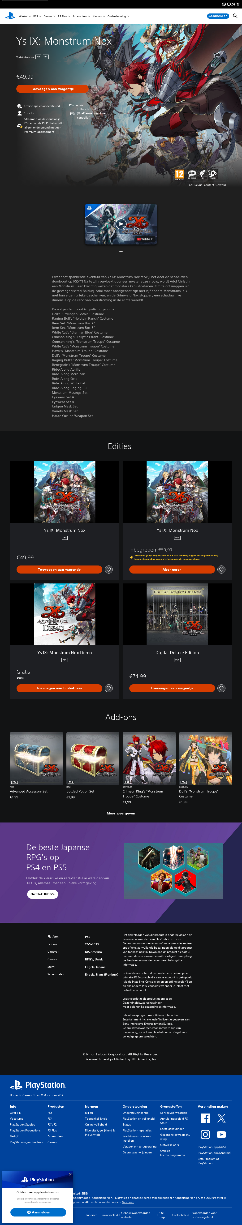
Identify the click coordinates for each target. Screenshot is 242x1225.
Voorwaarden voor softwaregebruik (204, 1215)
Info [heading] (13, 1106)
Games (48, 16)
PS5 (35, 16)
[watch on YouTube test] (145, 239)
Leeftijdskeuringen (172, 1129)
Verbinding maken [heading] (213, 1106)
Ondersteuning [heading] (135, 1106)
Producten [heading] (56, 1106)
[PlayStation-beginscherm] (10, 16)
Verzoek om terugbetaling (139, 1146)
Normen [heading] (91, 1106)
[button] (121, 224)
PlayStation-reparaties (137, 1130)
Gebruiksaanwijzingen (137, 1152)
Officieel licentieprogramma (172, 1153)
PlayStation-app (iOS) (212, 1147)
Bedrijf (14, 1136)
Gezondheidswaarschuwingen (142, 1003)
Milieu (89, 1113)
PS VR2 (52, 1124)
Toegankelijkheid (96, 1119)
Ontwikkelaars (169, 1145)
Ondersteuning (117, 16)
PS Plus (62, 16)
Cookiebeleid (180, 1215)
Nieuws (97, 16)
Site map (162, 1215)
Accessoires (80, 16)
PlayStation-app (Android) (214, 1153)
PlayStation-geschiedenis (26, 1142)
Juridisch (91, 1215)
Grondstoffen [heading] (171, 1106)
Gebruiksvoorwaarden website (135, 1215)
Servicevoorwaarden (173, 1113)
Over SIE (15, 1113)
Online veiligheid (96, 1124)
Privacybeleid (109, 1215)
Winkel (23, 16)
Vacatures (16, 1119)
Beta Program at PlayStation (208, 1161)
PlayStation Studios (22, 1124)
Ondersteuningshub (135, 1113)
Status (127, 1124)
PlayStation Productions (25, 1130)
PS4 (50, 1119)
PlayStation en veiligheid (139, 1119)
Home (14, 1095)
